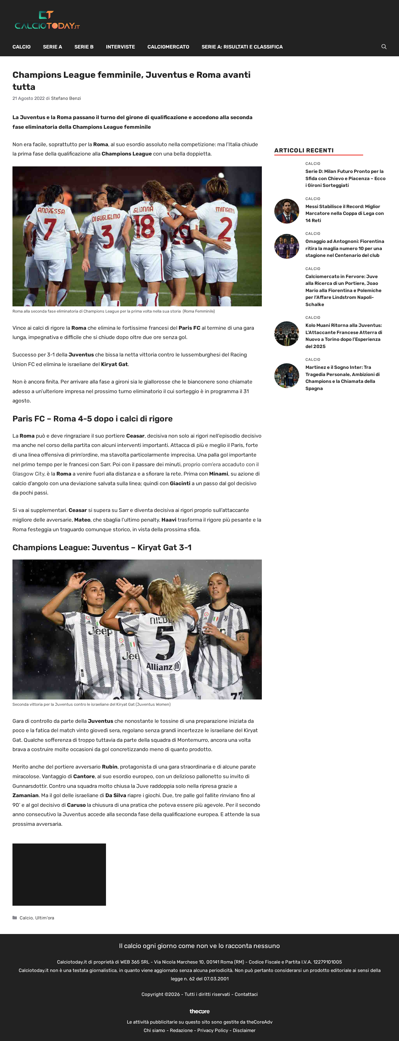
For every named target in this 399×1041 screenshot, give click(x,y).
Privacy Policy (212, 1030)
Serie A (52, 47)
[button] (384, 47)
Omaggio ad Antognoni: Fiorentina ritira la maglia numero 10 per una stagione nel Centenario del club (344, 248)
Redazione (181, 1030)
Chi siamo (154, 1030)
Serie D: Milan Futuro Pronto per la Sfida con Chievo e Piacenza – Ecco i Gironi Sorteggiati (345, 178)
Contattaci (246, 994)
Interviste (120, 47)
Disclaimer (244, 1030)
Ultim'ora (44, 918)
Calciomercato (168, 47)
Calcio (21, 47)
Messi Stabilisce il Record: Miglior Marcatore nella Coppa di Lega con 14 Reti (344, 213)
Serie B (84, 47)
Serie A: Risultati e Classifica (242, 47)
